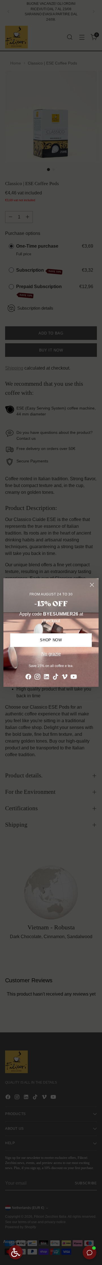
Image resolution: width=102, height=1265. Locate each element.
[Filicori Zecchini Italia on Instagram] (37, 677)
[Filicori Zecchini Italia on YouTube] (73, 677)
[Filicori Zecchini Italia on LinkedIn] (46, 677)
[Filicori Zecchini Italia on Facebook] (28, 677)
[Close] (92, 584)
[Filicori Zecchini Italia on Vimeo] (64, 677)
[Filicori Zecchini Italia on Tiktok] (55, 677)
